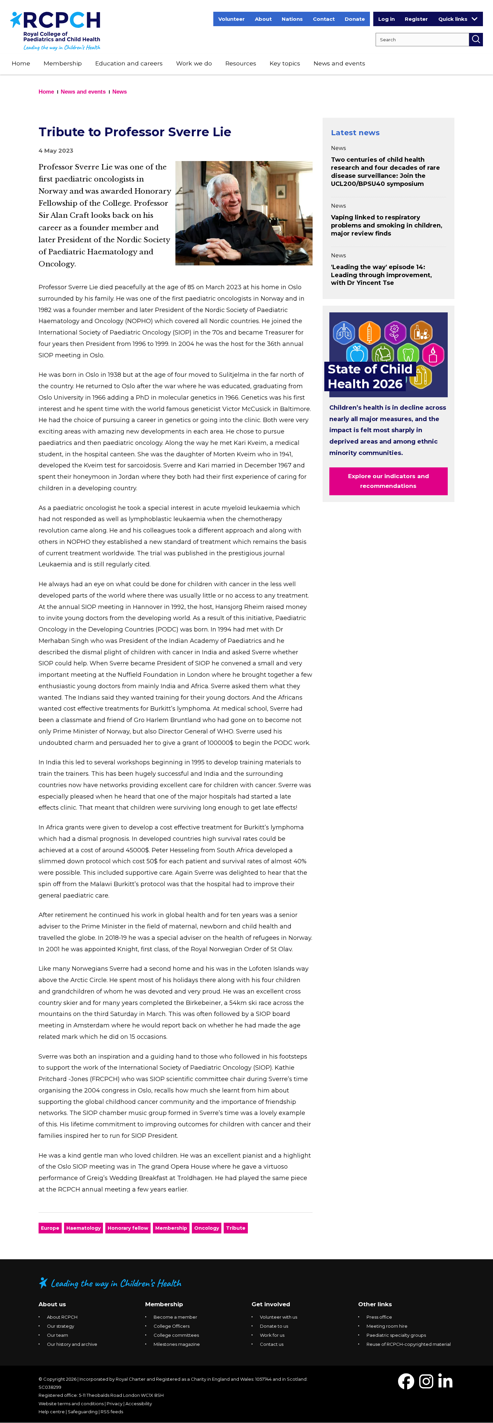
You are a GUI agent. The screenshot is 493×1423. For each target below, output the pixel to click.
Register (416, 19)
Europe (50, 1228)
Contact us (271, 1344)
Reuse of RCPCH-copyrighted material (409, 1344)
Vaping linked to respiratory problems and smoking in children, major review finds (386, 225)
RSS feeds (112, 1411)
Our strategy (60, 1326)
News (119, 92)
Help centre (52, 1411)
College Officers (171, 1326)
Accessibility (138, 1403)
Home (21, 63)
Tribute (235, 1228)
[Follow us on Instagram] (426, 1385)
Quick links (453, 19)
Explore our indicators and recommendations (388, 481)
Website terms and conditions (71, 1403)
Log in (386, 19)
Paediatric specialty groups (396, 1335)
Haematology (83, 1228)
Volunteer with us (278, 1317)
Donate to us (274, 1326)
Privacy (114, 1403)
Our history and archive (72, 1344)
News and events (339, 63)
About (263, 19)
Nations (292, 19)
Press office (379, 1317)
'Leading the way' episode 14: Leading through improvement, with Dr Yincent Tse (381, 275)
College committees (176, 1335)
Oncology (206, 1228)
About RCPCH (62, 1317)
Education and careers (129, 63)
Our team (57, 1335)
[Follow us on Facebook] (406, 1385)
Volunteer (231, 19)
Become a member (175, 1317)
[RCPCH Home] (55, 31)
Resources (240, 63)
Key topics (285, 63)
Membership (63, 63)
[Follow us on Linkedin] (445, 1385)
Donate (355, 19)
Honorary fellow (128, 1228)
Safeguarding (83, 1411)
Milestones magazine (177, 1344)
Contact (324, 19)
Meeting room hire (387, 1326)
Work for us (272, 1335)
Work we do (194, 63)
